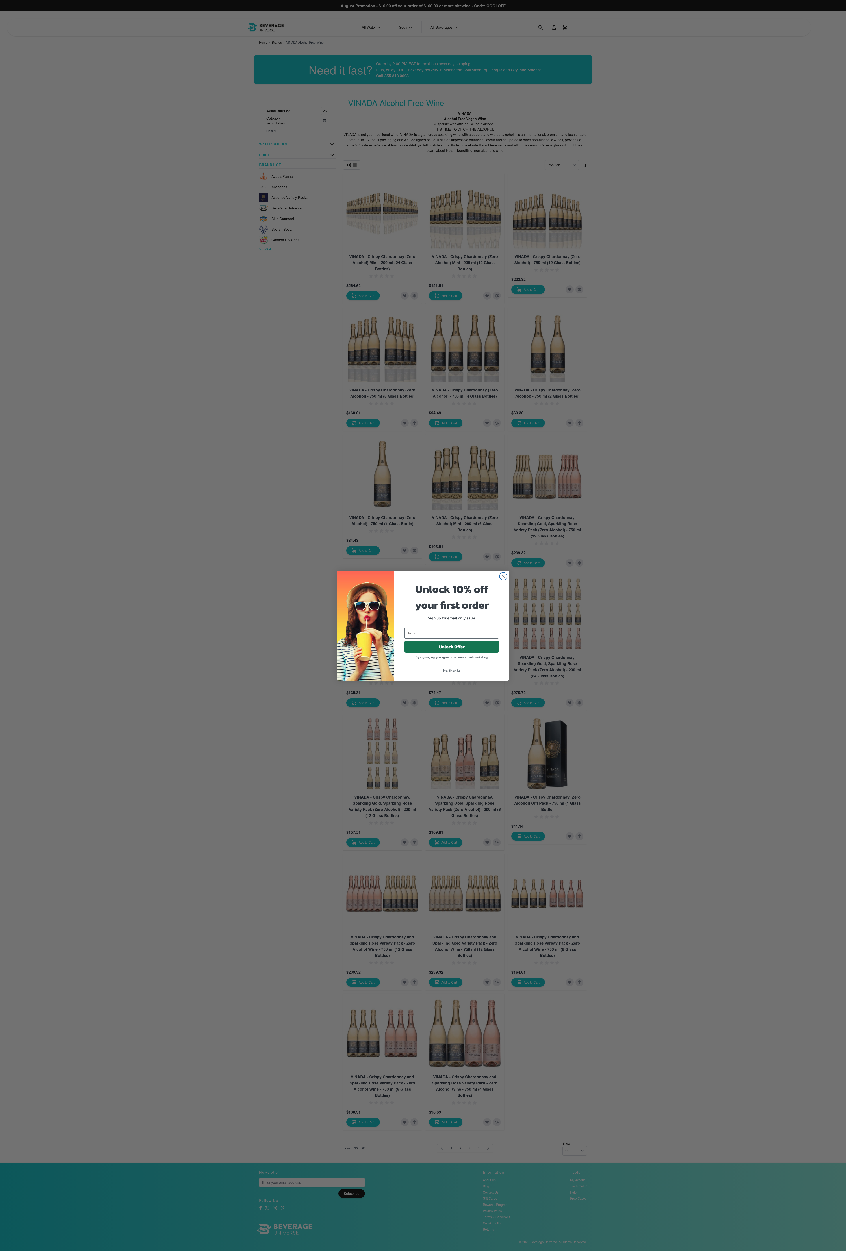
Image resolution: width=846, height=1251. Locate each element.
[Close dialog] (503, 576)
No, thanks (451, 670)
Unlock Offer (452, 646)
